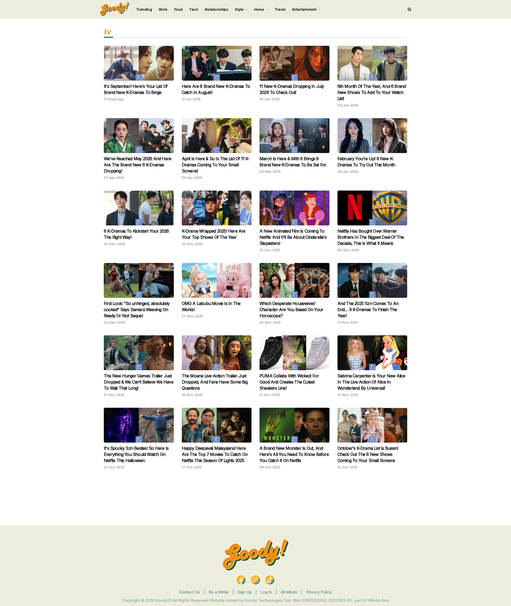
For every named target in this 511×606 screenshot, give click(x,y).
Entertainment (305, 9)
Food (178, 9)
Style (240, 9)
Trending (144, 9)
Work (163, 9)
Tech (193, 9)
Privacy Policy (319, 592)
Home (259, 9)
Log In (267, 592)
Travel (280, 9)
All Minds (289, 592)
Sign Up (245, 592)
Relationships (216, 9)
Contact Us (189, 592)
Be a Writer (219, 592)
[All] (409, 9)
